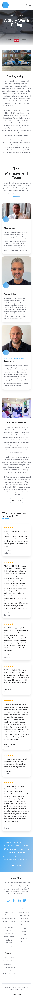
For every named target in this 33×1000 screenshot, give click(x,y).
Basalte (24, 932)
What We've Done (9, 961)
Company (9, 953)
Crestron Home (24, 921)
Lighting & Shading (8, 918)
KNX (24, 928)
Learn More (16, 500)
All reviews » (6, 518)
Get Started (16, 865)
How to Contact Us (8, 973)
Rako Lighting (24, 938)
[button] (26, 5)
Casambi (24, 942)
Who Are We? (9, 957)
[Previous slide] (3, 39)
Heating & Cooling (8, 921)
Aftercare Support (9, 946)
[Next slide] (30, 39)
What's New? (8, 964)
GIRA (24, 935)
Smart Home (9, 907)
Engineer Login (16, 994)
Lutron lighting (24, 912)
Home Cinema (9, 936)
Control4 (24, 925)
